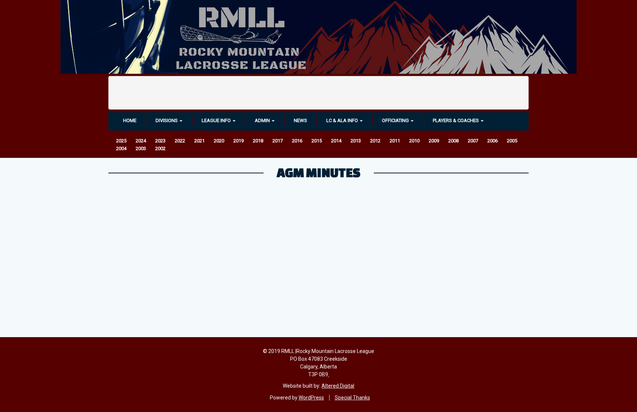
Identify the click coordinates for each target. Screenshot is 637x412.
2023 (160, 140)
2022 (180, 140)
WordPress (311, 398)
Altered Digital (337, 386)
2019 (238, 140)
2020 (219, 140)
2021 (199, 140)
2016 (297, 140)
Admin (263, 120)
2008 (453, 140)
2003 (141, 148)
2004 (121, 148)
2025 (121, 140)
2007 (473, 140)
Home (129, 120)
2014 (336, 140)
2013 (356, 140)
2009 (434, 140)
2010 (414, 140)
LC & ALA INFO (342, 120)
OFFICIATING (396, 120)
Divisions (167, 120)
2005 (512, 140)
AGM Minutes (319, 172)
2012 (375, 140)
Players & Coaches (456, 120)
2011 (395, 140)
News (300, 120)
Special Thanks (352, 398)
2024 (141, 140)
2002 (160, 148)
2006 (492, 140)
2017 (277, 140)
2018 (258, 140)
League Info (217, 120)
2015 (316, 140)
